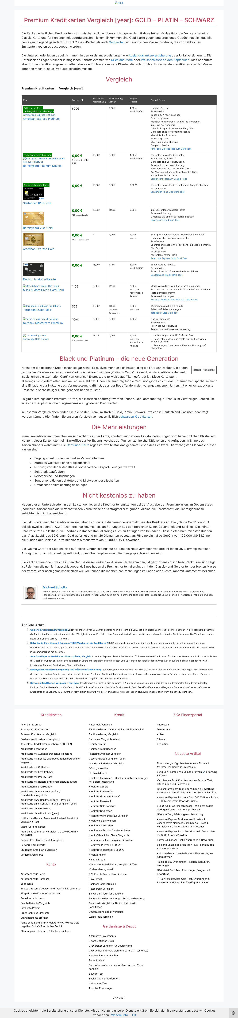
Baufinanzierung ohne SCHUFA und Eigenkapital (116, 729)
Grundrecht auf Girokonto (35, 912)
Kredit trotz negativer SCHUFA (106, 849)
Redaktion (162, 743)
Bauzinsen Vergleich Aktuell (104, 739)
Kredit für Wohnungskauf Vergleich (108, 815)
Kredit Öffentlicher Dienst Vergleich (109, 835)
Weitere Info (119, 1015)
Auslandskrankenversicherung (150, 55)
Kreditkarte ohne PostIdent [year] (40, 813)
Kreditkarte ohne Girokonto (36, 808)
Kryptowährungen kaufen (103, 955)
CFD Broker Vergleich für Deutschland (110, 945)
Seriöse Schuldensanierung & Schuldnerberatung (117, 898)
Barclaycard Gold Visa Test (165, 220)
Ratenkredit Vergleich (101, 888)
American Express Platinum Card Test (171, 148)
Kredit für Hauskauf (100, 801)
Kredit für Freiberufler (101, 791)
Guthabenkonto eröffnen (34, 917)
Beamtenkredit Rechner (102, 748)
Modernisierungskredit (101, 869)
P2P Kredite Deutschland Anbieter (108, 874)
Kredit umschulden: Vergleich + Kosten (111, 840)
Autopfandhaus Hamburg (35, 878)
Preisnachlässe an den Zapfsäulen (165, 60)
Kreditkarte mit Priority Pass (36, 776)
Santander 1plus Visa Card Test (168, 191)
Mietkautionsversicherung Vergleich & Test (113, 864)
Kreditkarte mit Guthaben (35, 767)
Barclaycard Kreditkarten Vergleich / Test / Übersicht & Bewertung (65, 669)
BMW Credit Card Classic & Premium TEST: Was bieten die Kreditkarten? (69, 643)
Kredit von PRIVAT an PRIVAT (105, 844)
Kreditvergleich (97, 854)
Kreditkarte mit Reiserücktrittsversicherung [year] (49, 781)
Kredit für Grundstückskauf (104, 796)
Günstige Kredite (98, 768)
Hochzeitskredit (98, 773)
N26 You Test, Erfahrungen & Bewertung (180, 814)
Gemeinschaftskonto (32, 898)
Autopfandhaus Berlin (33, 873)
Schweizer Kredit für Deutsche (106, 893)
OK (134, 1015)
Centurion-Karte (78, 445)
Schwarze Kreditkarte (33, 844)
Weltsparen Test (98, 983)
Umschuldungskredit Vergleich (106, 911)
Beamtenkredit (97, 743)
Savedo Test (96, 973)
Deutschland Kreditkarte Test (166, 274)
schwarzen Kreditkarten (135, 416)
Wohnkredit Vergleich (101, 916)
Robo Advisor (96, 960)
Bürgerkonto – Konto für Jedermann (41, 893)
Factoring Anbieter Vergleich (105, 753)
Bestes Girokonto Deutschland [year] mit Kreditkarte (50, 888)
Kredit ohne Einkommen (102, 820)
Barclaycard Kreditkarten (35, 729)
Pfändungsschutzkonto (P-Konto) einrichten (45, 931)
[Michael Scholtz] (30, 598)
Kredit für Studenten (100, 810)
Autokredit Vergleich (100, 724)
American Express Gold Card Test (169, 258)
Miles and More (122, 60)
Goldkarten (117, 42)
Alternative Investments (102, 935)
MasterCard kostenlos (33, 826)
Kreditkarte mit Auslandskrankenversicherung (46, 753)
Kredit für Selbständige (102, 805)
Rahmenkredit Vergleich (102, 883)
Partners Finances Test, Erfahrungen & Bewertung (185, 839)
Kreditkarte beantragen (34, 748)
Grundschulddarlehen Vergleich (106, 763)
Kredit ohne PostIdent (101, 825)
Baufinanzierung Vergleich (103, 734)
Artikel (160, 734)
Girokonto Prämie (30, 907)
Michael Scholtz (55, 587)
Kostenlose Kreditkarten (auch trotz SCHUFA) (46, 743)
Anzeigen (208, 369)
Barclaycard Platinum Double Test (169, 178)
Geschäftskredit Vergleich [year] (107, 758)
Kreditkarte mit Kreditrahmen (37, 771)
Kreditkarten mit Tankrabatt (36, 786)
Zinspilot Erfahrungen (101, 988)
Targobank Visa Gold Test (164, 312)
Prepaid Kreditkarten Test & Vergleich (42, 840)
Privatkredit (95, 878)
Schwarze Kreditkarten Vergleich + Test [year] (55, 683)
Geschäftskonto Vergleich (35, 903)
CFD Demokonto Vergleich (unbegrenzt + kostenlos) (118, 950)
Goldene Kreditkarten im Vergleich (49, 630)
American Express (31, 724)
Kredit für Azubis (98, 786)
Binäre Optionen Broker (102, 940)
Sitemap (161, 739)
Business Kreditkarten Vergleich (38, 734)
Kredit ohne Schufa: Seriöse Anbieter (110, 830)
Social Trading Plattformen (104, 978)
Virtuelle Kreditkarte (32, 854)
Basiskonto (27, 883)
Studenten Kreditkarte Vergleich (39, 849)
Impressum (163, 724)
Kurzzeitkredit (97, 859)
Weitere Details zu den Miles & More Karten (174, 299)
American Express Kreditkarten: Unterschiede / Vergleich (61, 656)
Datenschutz (164, 729)
